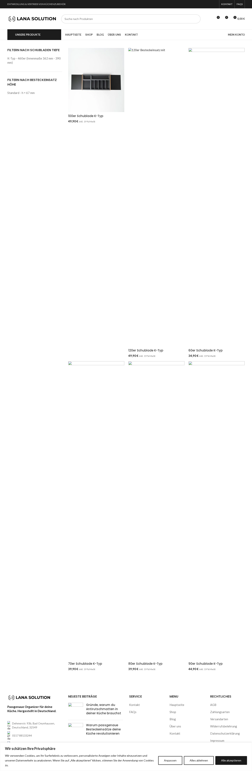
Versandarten (219, 719)
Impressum (217, 740)
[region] (126, 757)
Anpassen (170, 760)
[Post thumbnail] (75, 710)
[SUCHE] (196, 18)
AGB (213, 705)
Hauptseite (177, 705)
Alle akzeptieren (231, 760)
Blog (173, 719)
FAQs (132, 712)
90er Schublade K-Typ (205, 664)
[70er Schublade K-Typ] (96, 510)
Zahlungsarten (220, 712)
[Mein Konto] (209, 19)
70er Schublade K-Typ (85, 664)
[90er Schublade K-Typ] (216, 510)
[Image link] (29, 697)
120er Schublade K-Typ (145, 350)
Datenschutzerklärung (225, 733)
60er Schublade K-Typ (205, 350)
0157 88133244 (22, 735)
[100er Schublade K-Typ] (96, 80)
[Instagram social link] (214, 4)
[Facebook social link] (209, 4)
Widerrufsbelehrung (223, 726)
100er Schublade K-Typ (85, 116)
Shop (173, 712)
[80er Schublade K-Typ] (156, 510)
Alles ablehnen (199, 760)
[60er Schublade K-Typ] (216, 197)
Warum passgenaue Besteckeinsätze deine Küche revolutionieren (103, 729)
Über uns (175, 726)
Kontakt (134, 705)
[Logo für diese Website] (32, 18)
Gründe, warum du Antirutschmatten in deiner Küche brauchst (103, 709)
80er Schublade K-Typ (145, 664)
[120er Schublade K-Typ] (156, 197)
